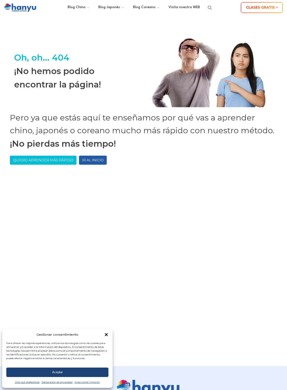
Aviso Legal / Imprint (87, 382)
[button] (106, 335)
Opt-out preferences (27, 382)
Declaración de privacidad (57, 382)
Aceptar (57, 372)
